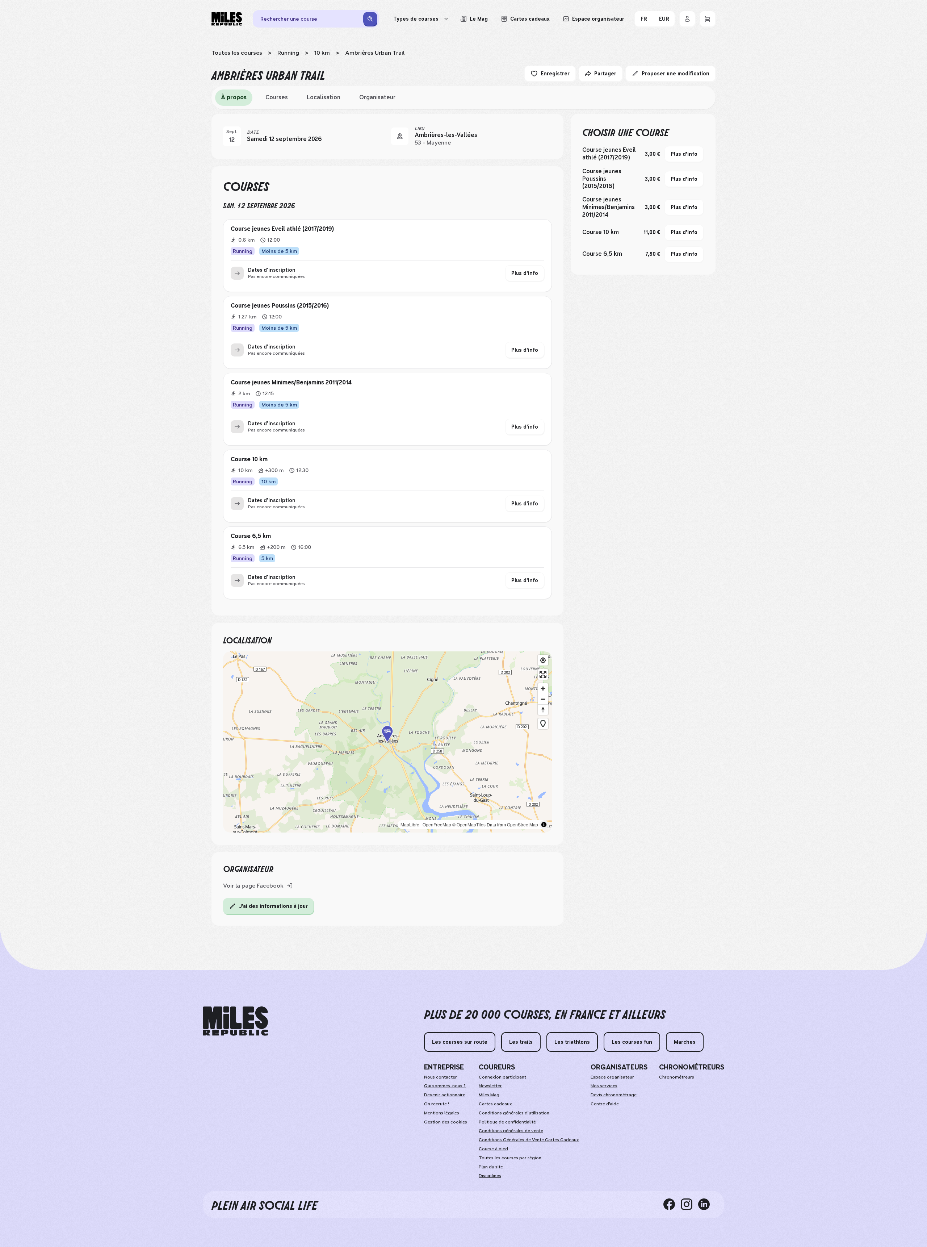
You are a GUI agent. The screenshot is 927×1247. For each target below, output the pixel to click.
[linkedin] (707, 1204)
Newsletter (490, 1085)
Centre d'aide (605, 1103)
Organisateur (377, 97)
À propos (234, 97)
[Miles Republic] (226, 19)
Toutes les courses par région (510, 1157)
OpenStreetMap (522, 824)
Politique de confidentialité (507, 1122)
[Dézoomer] (543, 699)
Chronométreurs (676, 1077)
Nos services (604, 1085)
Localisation (323, 97)
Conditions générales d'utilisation (514, 1112)
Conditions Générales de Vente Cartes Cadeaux (529, 1139)
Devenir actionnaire (444, 1094)
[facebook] (672, 1204)
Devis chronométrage (614, 1094)
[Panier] (708, 19)
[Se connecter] (687, 19)
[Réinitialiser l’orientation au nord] (543, 709)
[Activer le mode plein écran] (543, 674)
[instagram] (689, 1204)
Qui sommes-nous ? (445, 1085)
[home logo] (235, 1021)
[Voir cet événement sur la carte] (399, 136)
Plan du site (491, 1166)
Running (288, 52)
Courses (276, 97)
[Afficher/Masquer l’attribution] (544, 824)
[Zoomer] (543, 688)
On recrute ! (436, 1103)
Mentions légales (441, 1112)
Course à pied (493, 1148)
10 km (322, 52)
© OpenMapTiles (469, 824)
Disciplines (490, 1175)
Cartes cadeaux (495, 1103)
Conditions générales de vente (511, 1130)
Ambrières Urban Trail (374, 52)
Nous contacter (440, 1077)
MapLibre (409, 824)
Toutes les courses (236, 52)
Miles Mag (489, 1094)
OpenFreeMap (437, 824)
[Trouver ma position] (543, 660)
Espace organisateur (612, 1077)
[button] (387, 742)
